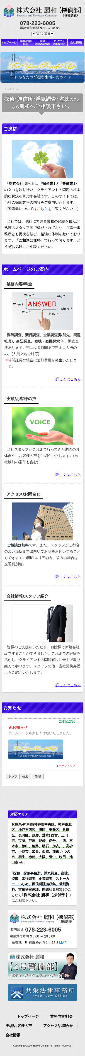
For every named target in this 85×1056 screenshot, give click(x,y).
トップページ (28, 1016)
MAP (63, 942)
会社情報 (13, 1035)
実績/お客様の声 (19, 1026)
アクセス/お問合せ (58, 1026)
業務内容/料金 (61, 1016)
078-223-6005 (43, 929)
